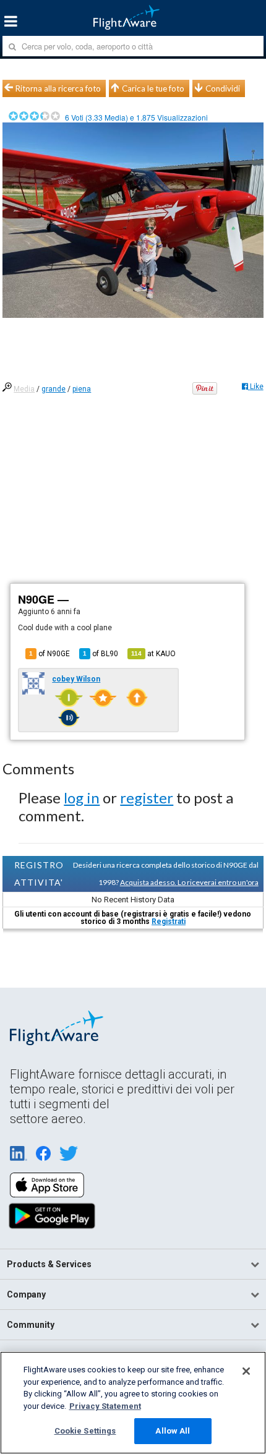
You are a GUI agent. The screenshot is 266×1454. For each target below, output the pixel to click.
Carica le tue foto (153, 88)
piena (81, 389)
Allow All (172, 1430)
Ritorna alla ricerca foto (58, 88)
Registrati (169, 921)
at (153, 653)
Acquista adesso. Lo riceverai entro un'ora (189, 882)
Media (24, 389)
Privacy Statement (105, 1406)
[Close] (246, 1371)
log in (82, 797)
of (100, 653)
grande (53, 389)
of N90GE (49, 653)
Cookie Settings (85, 1430)
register (146, 797)
